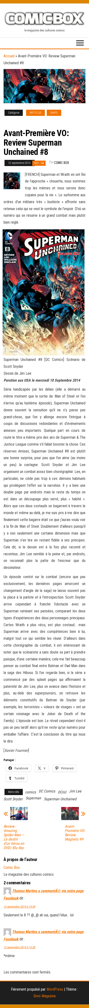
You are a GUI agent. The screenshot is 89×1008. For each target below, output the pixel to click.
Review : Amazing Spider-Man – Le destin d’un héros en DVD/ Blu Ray (14, 837)
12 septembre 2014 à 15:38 (19, 906)
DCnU (62, 792)
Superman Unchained (60, 799)
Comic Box (61, 163)
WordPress (55, 989)
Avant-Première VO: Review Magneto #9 (75, 832)
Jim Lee (75, 791)
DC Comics (47, 791)
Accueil (9, 56)
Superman (33, 798)
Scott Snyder (13, 799)
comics (30, 792)
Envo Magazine (44, 996)
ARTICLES (35, 112)
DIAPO (54, 112)
